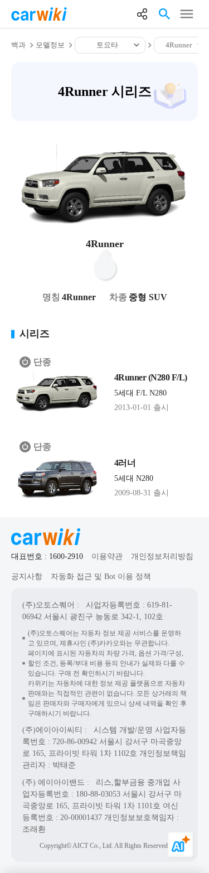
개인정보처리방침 (162, 556)
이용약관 (107, 556)
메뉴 (187, 14)
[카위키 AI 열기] (181, 845)
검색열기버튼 (164, 14)
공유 (142, 14)
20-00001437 (81, 817)
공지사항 (26, 576)
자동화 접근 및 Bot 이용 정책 (101, 576)
